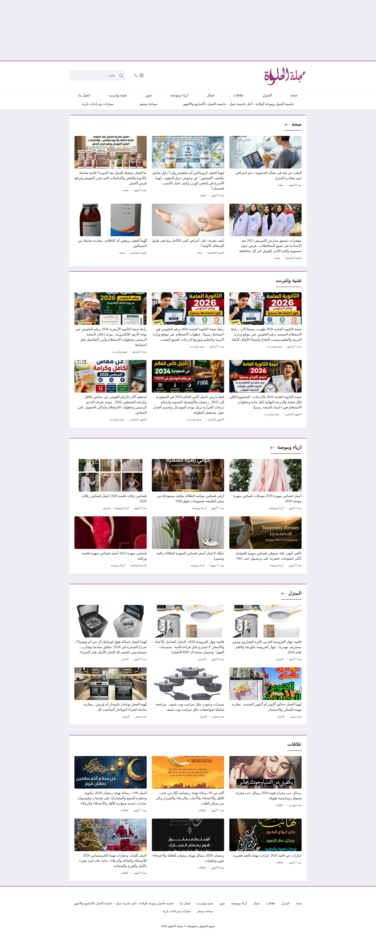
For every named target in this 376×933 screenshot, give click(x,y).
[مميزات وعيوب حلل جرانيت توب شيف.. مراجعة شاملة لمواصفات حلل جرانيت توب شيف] (188, 693)
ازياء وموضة (289, 447)
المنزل (295, 593)
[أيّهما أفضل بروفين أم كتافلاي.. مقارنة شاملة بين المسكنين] (110, 232)
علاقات (279, 805)
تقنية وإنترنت (274, 346)
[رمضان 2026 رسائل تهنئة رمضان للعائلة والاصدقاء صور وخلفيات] (188, 847)
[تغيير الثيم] (139, 75)
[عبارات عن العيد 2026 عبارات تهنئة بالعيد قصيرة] (265, 847)
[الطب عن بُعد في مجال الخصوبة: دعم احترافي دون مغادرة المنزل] (265, 167)
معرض (107, 508)
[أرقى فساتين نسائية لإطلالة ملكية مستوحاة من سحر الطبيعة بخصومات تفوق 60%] (188, 485)
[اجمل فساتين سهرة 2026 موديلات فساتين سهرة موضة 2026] (265, 485)
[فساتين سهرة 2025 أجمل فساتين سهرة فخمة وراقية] (110, 542)
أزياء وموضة (276, 508)
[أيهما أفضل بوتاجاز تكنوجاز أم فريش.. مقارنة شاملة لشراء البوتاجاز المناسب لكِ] (110, 693)
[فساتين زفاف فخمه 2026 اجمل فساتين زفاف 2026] (110, 485)
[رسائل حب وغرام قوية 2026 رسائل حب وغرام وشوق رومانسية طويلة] (265, 784)
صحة (297, 124)
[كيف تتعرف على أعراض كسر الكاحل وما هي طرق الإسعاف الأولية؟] (188, 232)
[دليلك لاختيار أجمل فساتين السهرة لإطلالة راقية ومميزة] (188, 542)
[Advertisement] (245, 30)
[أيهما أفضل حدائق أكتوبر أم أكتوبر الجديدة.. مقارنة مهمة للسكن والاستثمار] (265, 693)
